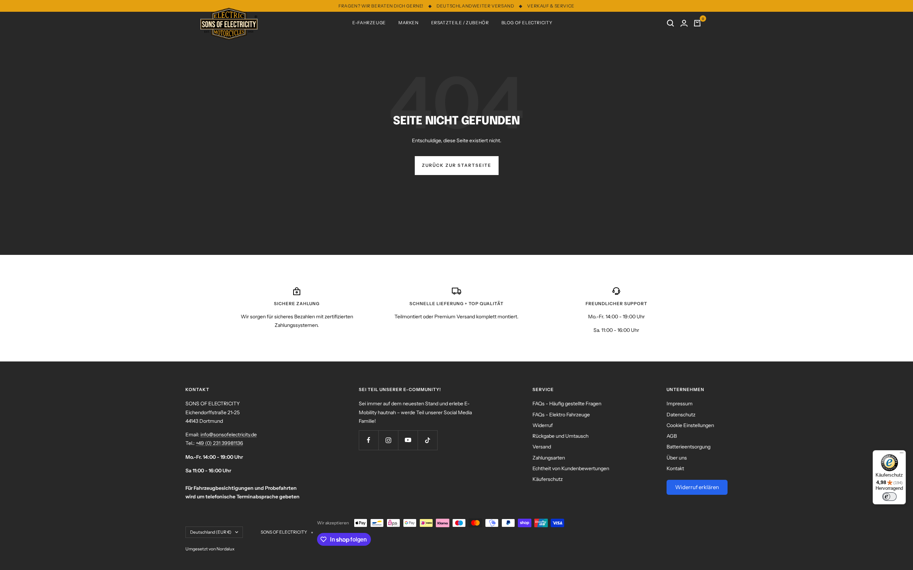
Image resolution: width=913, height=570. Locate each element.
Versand (541, 446)
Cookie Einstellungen (690, 425)
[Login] (684, 23)
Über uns (677, 458)
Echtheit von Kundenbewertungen (570, 468)
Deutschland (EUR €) (210, 532)
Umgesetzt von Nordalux (210, 548)
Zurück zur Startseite (456, 165)
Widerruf (542, 425)
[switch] (889, 496)
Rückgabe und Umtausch (560, 436)
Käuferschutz (547, 479)
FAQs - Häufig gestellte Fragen (566, 403)
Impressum (680, 403)
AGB (672, 436)
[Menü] (901, 454)
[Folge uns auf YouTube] (408, 440)
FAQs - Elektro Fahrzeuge (561, 414)
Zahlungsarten (548, 458)
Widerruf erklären (697, 487)
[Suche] (670, 23)
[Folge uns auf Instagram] (388, 440)
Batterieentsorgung (688, 446)
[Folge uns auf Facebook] (368, 440)
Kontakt (675, 468)
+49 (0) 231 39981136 (219, 443)
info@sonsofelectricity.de (228, 434)
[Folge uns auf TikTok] (427, 440)
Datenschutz (681, 414)
